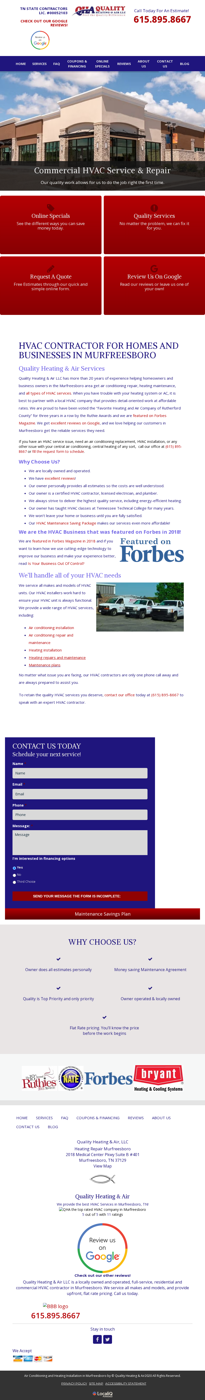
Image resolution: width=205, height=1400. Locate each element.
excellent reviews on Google (75, 422)
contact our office (119, 694)
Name (19, 763)
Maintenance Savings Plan (102, 914)
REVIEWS (124, 63)
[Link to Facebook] (97, 1339)
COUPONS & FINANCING (77, 63)
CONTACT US (165, 63)
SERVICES (39, 63)
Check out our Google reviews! (44, 23)
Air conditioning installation (51, 627)
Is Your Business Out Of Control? (56, 563)
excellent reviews (60, 478)
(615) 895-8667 (165, 694)
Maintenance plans (44, 664)
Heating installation (45, 649)
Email (18, 784)
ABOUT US (144, 63)
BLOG (184, 63)
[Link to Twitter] (107, 1339)
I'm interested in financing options (43, 858)
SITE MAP (96, 1383)
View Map (103, 1166)
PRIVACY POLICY (74, 1383)
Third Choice (26, 881)
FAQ (56, 63)
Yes (20, 867)
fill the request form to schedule (58, 451)
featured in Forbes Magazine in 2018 (64, 540)
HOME (21, 63)
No (19, 874)
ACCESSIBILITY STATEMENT (125, 1383)
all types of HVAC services (48, 393)
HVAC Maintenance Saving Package (66, 523)
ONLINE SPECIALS (102, 63)
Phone (19, 805)
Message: (22, 826)
